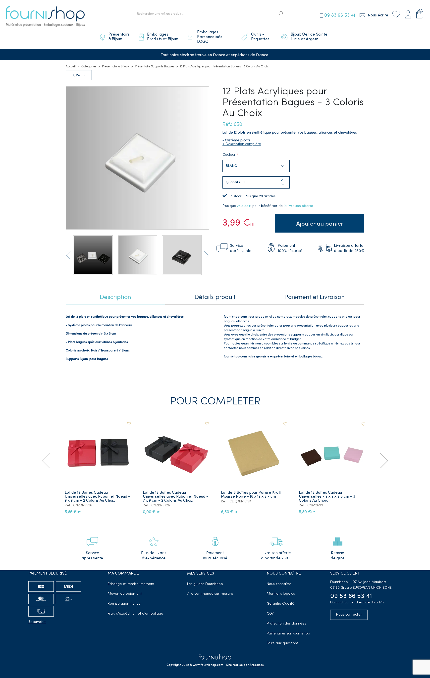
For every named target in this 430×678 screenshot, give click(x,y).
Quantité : (234, 182)
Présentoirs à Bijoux (115, 66)
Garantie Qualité (280, 604)
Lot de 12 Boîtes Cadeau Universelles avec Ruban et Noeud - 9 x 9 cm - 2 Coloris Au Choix (97, 497)
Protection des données (286, 624)
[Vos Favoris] (396, 13)
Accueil (71, 66)
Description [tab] (115, 297)
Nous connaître (279, 584)
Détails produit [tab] (215, 297)
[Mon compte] (408, 13)
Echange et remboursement (131, 584)
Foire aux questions (282, 643)
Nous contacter (349, 615)
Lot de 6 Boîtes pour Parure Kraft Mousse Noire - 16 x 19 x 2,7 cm (251, 495)
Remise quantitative (124, 604)
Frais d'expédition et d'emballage (135, 614)
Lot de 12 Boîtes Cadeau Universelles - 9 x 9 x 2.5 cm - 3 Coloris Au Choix (327, 497)
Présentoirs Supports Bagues (154, 66)
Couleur (228, 155)
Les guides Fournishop (205, 584)
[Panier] (419, 13)
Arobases (257, 665)
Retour (80, 75)
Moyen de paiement (125, 594)
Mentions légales (281, 594)
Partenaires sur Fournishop (288, 633)
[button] (282, 184)
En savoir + (37, 621)
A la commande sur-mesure (210, 594)
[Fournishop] (45, 17)
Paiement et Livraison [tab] (314, 297)
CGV (270, 614)
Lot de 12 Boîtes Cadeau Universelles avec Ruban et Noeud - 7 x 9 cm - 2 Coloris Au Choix (175, 497)
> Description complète (241, 144)
